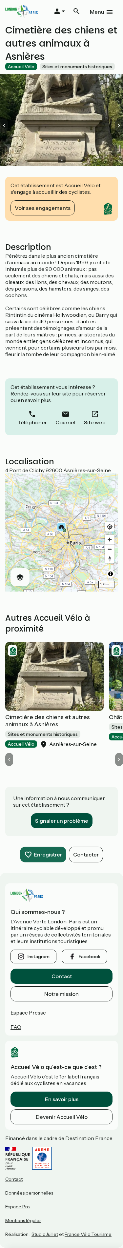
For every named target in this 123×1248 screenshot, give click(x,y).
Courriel (65, 422)
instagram (39, 956)
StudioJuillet (44, 1234)
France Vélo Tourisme (88, 1234)
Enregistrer (48, 854)
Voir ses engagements (43, 208)
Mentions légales (23, 1220)
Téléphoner (32, 422)
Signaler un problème (61, 820)
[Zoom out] (109, 549)
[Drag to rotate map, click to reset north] (109, 558)
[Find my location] (109, 527)
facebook (89, 956)
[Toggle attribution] (110, 574)
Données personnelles (29, 1193)
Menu (97, 12)
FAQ (15, 1027)
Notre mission (61, 994)
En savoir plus (61, 1099)
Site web (95, 422)
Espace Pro (17, 1207)
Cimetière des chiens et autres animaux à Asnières (47, 721)
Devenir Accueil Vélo (62, 1117)
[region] (61, 532)
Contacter (86, 854)
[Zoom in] (109, 539)
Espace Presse (28, 1012)
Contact (61, 976)
